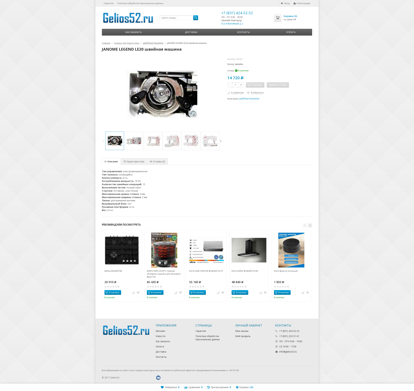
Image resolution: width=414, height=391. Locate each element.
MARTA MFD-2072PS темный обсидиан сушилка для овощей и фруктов (164, 273)
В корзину (114, 292)
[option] (114, 141)
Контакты (243, 32)
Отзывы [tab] (159, 161)
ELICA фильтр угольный (286, 270)
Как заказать (133, 32)
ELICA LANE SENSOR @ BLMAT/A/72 (206, 270)
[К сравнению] (133, 292)
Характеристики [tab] (135, 161)
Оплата (290, 32)
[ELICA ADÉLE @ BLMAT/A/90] (249, 250)
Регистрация (303, 3)
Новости (160, 336)
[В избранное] (138, 292)
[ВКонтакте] (158, 377)
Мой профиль (243, 336)
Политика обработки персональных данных (140, 3)
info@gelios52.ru (288, 351)
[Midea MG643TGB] (121, 250)
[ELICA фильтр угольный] (291, 250)
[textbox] (178, 17)
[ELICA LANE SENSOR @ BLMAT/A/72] (206, 250)
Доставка (191, 32)
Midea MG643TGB (113, 270)
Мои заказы (241, 330)
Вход (286, 3)
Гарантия (109, 3)
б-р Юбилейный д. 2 (232, 23)
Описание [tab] (112, 161)
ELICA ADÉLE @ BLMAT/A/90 (245, 270)
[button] (305, 225)
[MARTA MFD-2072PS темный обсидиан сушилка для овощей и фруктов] (164, 250)
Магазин (160, 330)
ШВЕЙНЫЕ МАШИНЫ (249, 98)
